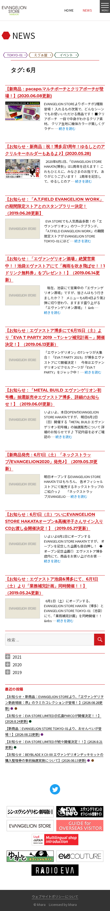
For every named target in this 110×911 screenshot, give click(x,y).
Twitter (55, 789)
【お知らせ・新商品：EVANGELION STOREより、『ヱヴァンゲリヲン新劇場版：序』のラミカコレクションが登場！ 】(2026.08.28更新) (54, 702)
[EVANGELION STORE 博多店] (14, 10)
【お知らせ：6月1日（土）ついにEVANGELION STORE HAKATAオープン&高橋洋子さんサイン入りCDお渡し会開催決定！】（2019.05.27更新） (54, 521)
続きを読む (67, 128)
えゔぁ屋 (16, 708)
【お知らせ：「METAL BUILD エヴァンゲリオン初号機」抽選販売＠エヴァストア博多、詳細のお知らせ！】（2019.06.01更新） (53, 397)
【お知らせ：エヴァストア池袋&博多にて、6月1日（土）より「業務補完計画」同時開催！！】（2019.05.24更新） (51, 586)
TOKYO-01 (11, 708)
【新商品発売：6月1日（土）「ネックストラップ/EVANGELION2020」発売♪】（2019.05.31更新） (51, 461)
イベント (30, 721)
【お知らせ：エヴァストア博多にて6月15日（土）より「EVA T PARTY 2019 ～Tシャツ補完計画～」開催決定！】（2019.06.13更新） (55, 337)
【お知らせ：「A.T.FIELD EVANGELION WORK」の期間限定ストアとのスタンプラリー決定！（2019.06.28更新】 (54, 206)
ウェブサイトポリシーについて (55, 896)
